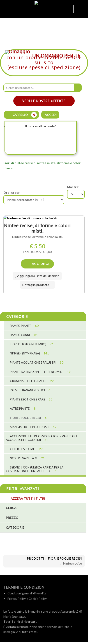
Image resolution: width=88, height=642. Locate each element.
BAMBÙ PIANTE (24, 326)
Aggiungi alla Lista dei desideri (37, 276)
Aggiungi (40, 264)
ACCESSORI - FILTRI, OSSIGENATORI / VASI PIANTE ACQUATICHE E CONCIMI (42, 438)
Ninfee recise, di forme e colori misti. (37, 228)
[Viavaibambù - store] (44, 6)
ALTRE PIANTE (22, 408)
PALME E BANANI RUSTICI (29, 390)
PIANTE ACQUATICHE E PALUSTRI (36, 362)
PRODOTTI (35, 558)
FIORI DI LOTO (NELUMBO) (31, 344)
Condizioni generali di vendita (26, 593)
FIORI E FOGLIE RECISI (27, 418)
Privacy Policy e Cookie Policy (27, 598)
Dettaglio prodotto (36, 285)
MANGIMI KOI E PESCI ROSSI (32, 427)
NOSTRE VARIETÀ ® (27, 458)
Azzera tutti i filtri (27, 498)
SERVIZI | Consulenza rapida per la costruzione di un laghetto (34, 469)
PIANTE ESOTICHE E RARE (30, 399)
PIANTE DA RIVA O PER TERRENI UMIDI (40, 372)
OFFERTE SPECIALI (26, 449)
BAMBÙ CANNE (23, 335)
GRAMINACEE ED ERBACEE (31, 381)
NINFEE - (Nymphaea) (29, 353)
